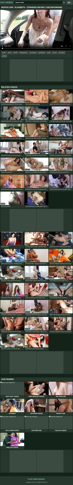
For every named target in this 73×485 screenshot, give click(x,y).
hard (5, 56)
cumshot (33, 52)
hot (10, 52)
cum (55, 52)
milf (16, 52)
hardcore (42, 52)
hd (49, 52)
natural (62, 52)
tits (5, 52)
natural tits (24, 52)
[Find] (63, 2)
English (70, 2)
